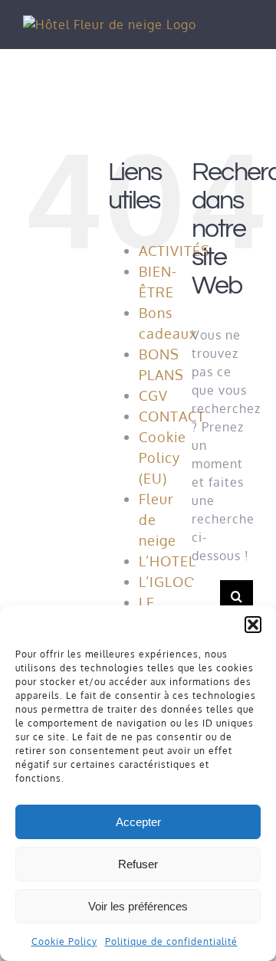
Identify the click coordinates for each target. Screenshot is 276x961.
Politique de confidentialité (171, 941)
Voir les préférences (138, 906)
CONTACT (172, 416)
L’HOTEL (167, 561)
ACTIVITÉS (174, 250)
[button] (253, 624)
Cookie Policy (64, 941)
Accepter (138, 821)
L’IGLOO (167, 581)
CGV (153, 395)
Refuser (138, 864)
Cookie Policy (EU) (162, 457)
